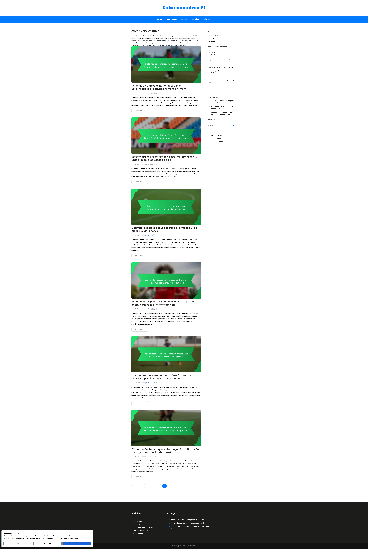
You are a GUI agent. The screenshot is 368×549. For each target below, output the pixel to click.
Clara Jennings (142, 93)
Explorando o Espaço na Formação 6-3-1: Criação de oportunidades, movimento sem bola (162, 303)
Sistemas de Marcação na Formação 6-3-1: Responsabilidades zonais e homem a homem (158, 87)
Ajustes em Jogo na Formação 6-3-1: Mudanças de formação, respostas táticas (222, 61)
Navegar (183, 19)
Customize (18, 543)
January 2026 (216, 139)
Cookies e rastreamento (143, 527)
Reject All (47, 543)
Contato (160, 19)
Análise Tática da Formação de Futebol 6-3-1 (188, 520)
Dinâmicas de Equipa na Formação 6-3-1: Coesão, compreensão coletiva (222, 53)
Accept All (77, 543)
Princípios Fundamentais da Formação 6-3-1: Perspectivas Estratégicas (220, 89)
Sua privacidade (139, 521)
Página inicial (196, 19)
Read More (139, 111)
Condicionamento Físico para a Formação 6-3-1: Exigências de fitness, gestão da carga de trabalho (221, 70)
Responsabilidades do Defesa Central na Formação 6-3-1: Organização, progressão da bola (165, 158)
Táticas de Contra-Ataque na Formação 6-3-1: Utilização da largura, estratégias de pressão (165, 451)
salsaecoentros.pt (184, 8)
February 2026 (216, 135)
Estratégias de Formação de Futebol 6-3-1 (187, 523)
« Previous (137, 486)
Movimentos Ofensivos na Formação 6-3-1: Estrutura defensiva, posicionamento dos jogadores (162, 377)
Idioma (207, 19)
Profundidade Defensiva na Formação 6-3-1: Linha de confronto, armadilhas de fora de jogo (222, 80)
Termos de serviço (140, 530)
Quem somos (172, 19)
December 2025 (217, 142)
